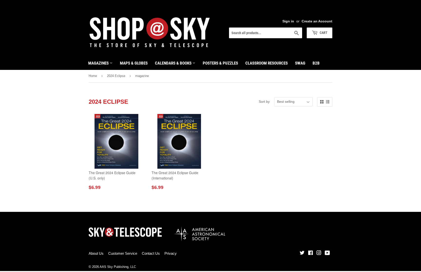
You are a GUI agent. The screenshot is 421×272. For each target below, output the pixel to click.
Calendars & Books (173, 63)
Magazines (99, 63)
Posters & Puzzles (220, 63)
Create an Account (317, 21)
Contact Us (151, 253)
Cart (323, 33)
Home (93, 76)
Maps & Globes (134, 63)
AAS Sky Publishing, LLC (118, 267)
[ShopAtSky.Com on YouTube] (327, 253)
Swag (300, 63)
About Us (96, 253)
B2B (316, 63)
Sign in (288, 21)
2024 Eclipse (116, 76)
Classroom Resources (266, 63)
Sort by (264, 101)
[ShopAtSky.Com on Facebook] (310, 253)
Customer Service (122, 253)
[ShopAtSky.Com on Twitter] (302, 253)
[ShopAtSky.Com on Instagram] (318, 253)
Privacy (170, 253)
